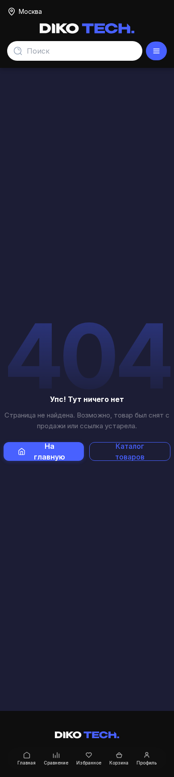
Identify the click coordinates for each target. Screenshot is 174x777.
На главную (49, 451)
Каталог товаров (130, 451)
